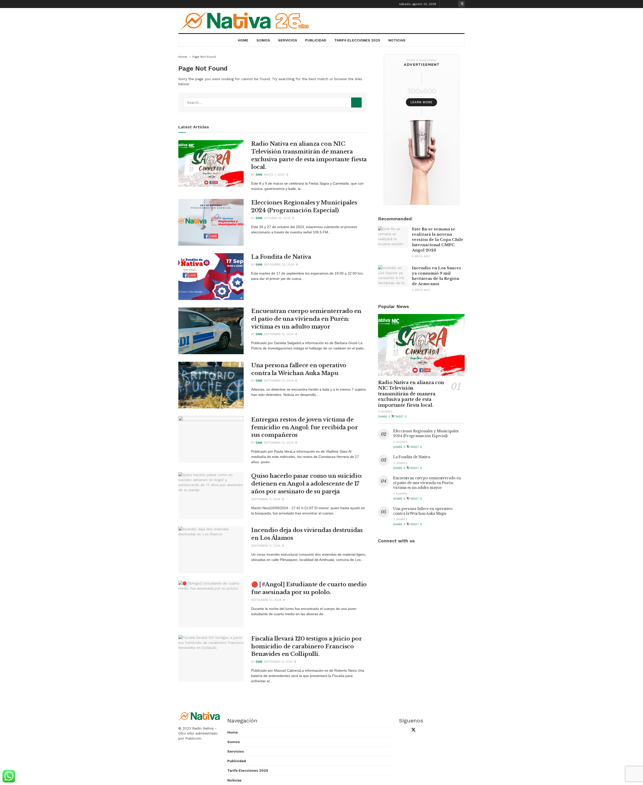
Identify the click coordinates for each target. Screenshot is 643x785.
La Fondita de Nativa (281, 256)
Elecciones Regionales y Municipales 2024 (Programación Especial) (426, 433)
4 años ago (421, 256)
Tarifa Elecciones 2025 (357, 40)
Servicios (287, 40)
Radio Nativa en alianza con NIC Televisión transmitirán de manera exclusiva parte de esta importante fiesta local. (411, 394)
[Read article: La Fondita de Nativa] (211, 276)
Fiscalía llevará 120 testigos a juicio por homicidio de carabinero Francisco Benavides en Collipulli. (306, 646)
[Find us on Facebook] (446, 4)
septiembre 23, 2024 (279, 264)
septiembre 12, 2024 (279, 334)
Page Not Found (204, 57)
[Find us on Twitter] (461, 4)
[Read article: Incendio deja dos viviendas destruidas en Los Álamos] (211, 550)
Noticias (396, 40)
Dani (259, 174)
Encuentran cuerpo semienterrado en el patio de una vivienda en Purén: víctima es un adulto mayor (306, 319)
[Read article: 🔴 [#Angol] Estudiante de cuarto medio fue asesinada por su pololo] (211, 604)
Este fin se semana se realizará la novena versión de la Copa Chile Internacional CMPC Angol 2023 (437, 239)
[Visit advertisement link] (421, 129)
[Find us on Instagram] (453, 4)
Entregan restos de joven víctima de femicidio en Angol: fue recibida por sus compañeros (304, 427)
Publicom (193, 738)
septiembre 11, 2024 (265, 499)
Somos (263, 40)
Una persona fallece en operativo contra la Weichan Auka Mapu (423, 511)
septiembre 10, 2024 (266, 600)
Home (243, 40)
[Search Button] (356, 102)
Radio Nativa (202, 728)
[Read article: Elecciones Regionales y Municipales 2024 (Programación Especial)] (211, 222)
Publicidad (315, 40)
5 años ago (421, 290)
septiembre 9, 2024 (278, 661)
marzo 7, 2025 (274, 174)
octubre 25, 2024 (277, 218)
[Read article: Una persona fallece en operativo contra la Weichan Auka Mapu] (211, 385)
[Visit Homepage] (246, 21)
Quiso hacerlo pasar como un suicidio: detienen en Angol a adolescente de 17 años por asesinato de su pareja (306, 484)
